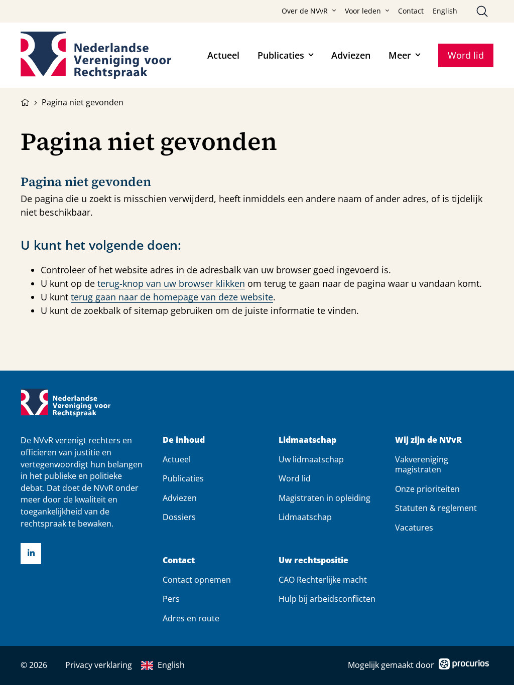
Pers (171, 598)
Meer (400, 55)
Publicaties (281, 55)
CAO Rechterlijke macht (323, 579)
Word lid (466, 55)
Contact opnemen (197, 579)
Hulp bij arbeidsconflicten (327, 598)
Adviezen (350, 55)
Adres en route (191, 618)
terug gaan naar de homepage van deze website (172, 297)
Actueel (223, 55)
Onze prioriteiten (427, 488)
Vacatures (414, 527)
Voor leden (363, 11)
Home (25, 101)
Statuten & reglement (436, 507)
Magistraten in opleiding (324, 497)
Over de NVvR (305, 11)
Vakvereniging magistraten (421, 464)
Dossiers (179, 517)
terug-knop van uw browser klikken (171, 283)
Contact (411, 11)
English (445, 11)
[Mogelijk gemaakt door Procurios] (464, 665)
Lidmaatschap (307, 440)
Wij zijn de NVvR (428, 440)
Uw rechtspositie (313, 560)
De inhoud (184, 440)
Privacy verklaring (98, 664)
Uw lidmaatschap (311, 459)
